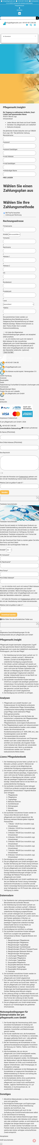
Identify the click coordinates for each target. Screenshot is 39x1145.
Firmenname (7, 226)
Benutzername (8, 135)
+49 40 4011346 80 (23, 1)
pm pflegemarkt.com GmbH (14, 393)
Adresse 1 (6, 256)
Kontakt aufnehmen (30, 428)
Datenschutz (12, 418)
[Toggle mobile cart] (27, 25)
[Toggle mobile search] (31, 25)
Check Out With (9, 352)
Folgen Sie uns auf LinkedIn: (10, 391)
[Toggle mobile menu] (35, 25)
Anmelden (19, 10)
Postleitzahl (7, 291)
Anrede (5, 234)
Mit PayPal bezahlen (13, 213)
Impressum (4, 418)
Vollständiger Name (10, 171)
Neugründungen (5, 389)
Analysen (3, 378)
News (14, 389)
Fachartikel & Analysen (19, 385)
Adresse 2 (6, 266)
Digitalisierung (5, 385)
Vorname (6, 238)
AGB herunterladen (6, 1140)
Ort (4, 273)
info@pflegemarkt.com (9, 1)
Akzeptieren (4, 1136)
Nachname (7, 247)
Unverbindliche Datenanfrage (10, 428)
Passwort (6, 142)
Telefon (5, 308)
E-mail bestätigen (9, 163)
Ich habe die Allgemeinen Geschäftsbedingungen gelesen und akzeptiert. (19, 334)
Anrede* (3, 550)
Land (5, 301)
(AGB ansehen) (8, 337)
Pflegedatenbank (19, 5)
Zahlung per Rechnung (14, 215)
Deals (2, 382)
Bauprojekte (4, 380)
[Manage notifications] (34, 1140)
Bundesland (7, 282)
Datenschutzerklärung (10, 328)
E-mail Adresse (8, 156)
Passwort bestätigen (10, 149)
